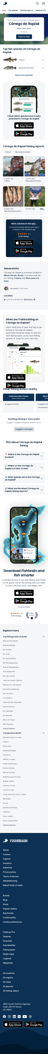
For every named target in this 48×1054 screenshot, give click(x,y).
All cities (7, 982)
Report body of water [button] (13, 885)
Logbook (7, 958)
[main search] (37, 3)
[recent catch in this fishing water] (13, 170)
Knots (5, 904)
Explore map (24, 36)
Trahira (7, 152)
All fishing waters (11, 991)
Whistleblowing (10, 881)
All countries (9, 973)
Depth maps (8, 954)
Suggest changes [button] (24, 429)
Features (7, 936)
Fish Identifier (9, 945)
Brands (6, 895)
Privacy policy (9, 872)
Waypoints (8, 963)
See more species (24, 75)
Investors (7, 863)
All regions (8, 977)
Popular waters (10, 908)
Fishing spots (9, 949)
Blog (5, 900)
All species (8, 986)
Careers (6, 854)
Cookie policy (9, 917)
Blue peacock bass (22, 152)
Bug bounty (8, 913)
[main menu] (43, 3)
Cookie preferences (12, 922)
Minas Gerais (21, 28)
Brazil (29, 28)
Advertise (7, 867)
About (6, 850)
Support (6, 859)
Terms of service (11, 876)
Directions (28, 299)
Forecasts (7, 941)
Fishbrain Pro (9, 932)
